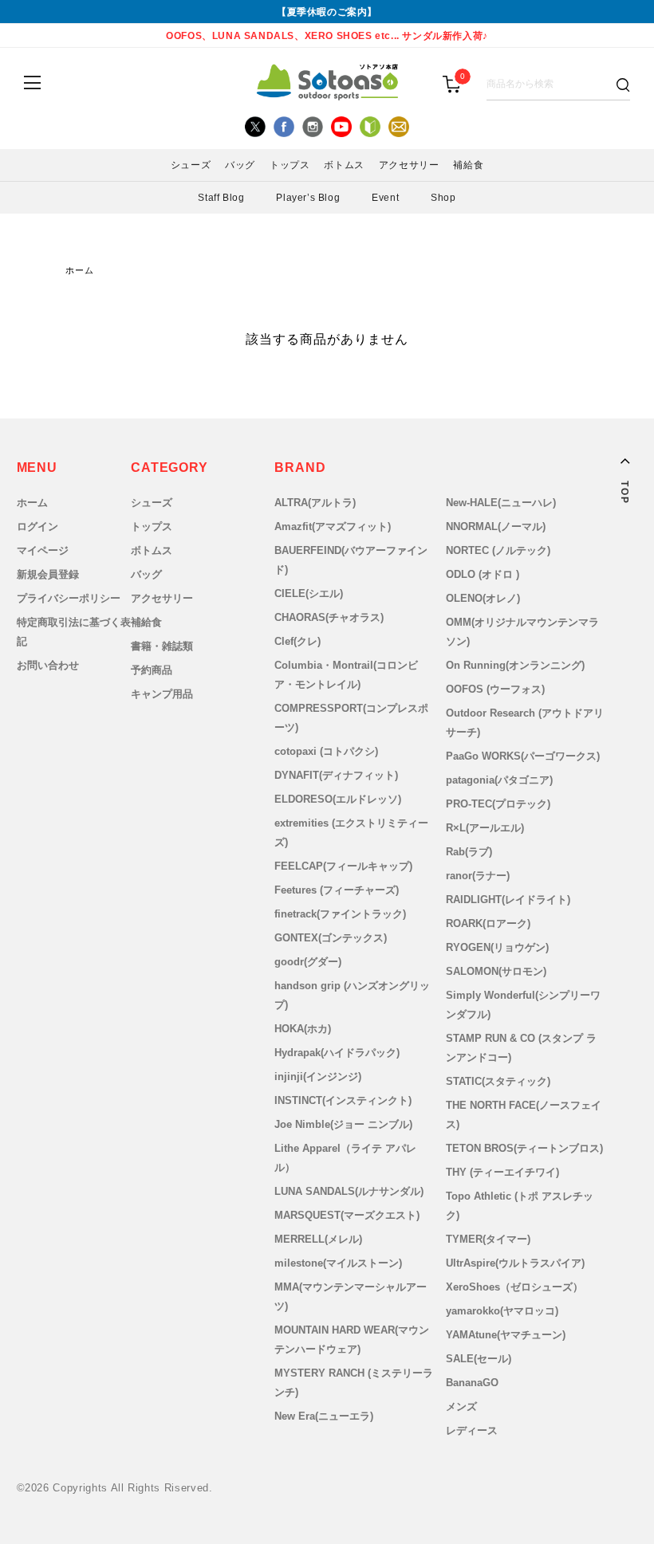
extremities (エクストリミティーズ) (351, 832)
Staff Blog (221, 197)
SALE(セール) (478, 1359)
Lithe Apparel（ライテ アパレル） (345, 1157)
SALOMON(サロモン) (496, 971)
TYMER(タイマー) (488, 1239)
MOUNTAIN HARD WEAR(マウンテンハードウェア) (351, 1339)
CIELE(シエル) (308, 593)
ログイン (37, 526)
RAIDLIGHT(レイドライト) (508, 900)
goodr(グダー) (307, 962)
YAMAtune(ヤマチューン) (505, 1335)
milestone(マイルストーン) (338, 1263)
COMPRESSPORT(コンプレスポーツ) (351, 717)
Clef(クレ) (297, 641)
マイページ (43, 550)
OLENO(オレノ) (483, 598)
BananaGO (472, 1383)
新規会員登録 (48, 574)
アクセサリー (162, 598)
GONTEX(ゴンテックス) (330, 938)
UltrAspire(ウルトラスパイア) (515, 1263)
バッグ (146, 574)
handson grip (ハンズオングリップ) (352, 995)
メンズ (461, 1406)
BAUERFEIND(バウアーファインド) (350, 560)
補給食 (146, 622)
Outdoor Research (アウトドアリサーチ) (525, 722)
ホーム (79, 270)
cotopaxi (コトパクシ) (326, 751)
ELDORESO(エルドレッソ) (337, 799)
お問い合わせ (48, 665)
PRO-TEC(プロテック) (498, 804)
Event (385, 197)
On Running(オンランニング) (515, 665)
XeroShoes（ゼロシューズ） (514, 1287)
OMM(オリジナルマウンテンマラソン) (522, 631)
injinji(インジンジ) (317, 1076)
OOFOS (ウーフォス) (495, 689)
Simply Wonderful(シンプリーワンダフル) (523, 1004)
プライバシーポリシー (68, 598)
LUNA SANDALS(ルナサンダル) (349, 1191)
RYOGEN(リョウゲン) (497, 947)
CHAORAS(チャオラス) (329, 617)
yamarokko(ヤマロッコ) (502, 1311)
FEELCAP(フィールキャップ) (343, 866)
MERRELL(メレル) (318, 1239)
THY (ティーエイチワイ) (502, 1172)
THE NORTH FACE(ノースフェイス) (523, 1114)
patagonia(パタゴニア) (499, 780)
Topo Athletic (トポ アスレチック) (519, 1205)
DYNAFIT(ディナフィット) (336, 775)
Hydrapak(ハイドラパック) (337, 1053)
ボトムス (151, 550)
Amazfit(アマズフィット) (332, 526)
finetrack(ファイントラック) (340, 914)
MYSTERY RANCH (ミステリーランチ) (353, 1382)
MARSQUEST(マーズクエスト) (347, 1215)
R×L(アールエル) (485, 828)
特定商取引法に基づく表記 (74, 631)
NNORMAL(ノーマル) (496, 526)
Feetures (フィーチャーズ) (336, 890)
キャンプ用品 (162, 694)
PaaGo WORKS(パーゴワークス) (523, 756)
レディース (472, 1430)
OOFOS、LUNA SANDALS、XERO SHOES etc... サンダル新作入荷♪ (327, 35)
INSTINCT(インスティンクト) (343, 1100)
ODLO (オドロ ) (482, 574)
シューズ (151, 503)
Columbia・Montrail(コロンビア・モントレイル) (346, 674)
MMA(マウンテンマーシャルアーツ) (350, 1296)
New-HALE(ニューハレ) (501, 503)
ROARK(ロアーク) (488, 923)
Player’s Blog (308, 197)
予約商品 (151, 670)
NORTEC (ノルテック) (498, 550)
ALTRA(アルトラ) (315, 503)
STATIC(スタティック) (498, 1081)
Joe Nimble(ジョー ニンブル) (343, 1124)
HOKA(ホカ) (302, 1029)
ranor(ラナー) (478, 876)
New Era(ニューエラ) (323, 1416)
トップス (151, 526)
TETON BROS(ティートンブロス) (524, 1148)
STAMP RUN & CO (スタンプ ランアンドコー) (521, 1047)
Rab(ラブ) (469, 852)
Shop (443, 197)
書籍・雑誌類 (162, 646)
